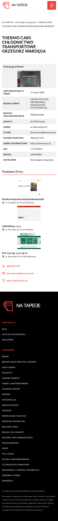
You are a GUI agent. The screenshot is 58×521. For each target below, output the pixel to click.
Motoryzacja (9, 400)
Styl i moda (8, 454)
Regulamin (7, 339)
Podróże (6, 410)
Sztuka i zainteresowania (15, 459)
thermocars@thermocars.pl (43, 132)
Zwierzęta (7, 481)
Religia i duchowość (13, 432)
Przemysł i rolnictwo (13, 421)
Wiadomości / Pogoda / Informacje (20, 470)
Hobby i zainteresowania (15, 383)
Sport (5, 448)
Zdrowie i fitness (11, 475)
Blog (4, 329)
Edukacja (7, 373)
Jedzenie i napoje (11, 389)
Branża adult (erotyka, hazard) (19, 362)
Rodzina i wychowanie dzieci (17, 437)
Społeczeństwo (10, 443)
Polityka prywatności (14, 334)
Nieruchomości (10, 405)
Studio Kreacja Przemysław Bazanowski (23, 199)
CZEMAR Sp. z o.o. (11, 226)
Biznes (5, 356)
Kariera (6, 394)
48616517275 (37, 138)
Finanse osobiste (11, 378)
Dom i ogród (8, 367)
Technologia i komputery (42, 159)
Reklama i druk (10, 427)
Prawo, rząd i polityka (14, 416)
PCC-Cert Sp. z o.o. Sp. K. (15, 253)
